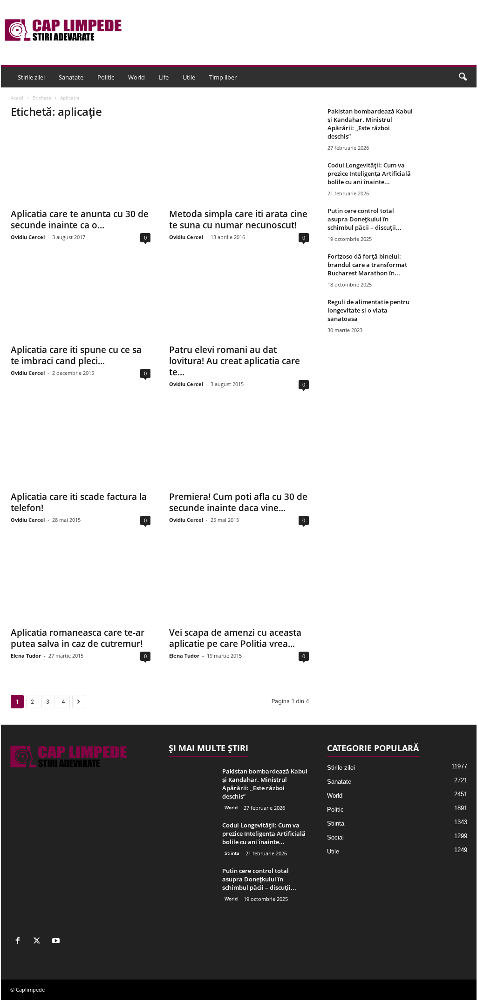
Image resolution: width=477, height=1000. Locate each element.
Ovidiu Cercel (28, 236)
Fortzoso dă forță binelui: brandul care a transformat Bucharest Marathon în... (367, 264)
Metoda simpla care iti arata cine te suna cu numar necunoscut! (238, 219)
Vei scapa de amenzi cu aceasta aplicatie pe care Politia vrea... (235, 638)
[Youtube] (57, 941)
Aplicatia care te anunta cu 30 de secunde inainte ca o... (80, 219)
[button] (462, 77)
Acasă (17, 97)
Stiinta (232, 853)
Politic (105, 77)
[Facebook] (19, 941)
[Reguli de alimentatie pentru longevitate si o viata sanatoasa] (444, 315)
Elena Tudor (26, 655)
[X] (38, 941)
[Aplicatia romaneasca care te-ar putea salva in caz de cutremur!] (80, 584)
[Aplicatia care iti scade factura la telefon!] (80, 448)
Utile (189, 77)
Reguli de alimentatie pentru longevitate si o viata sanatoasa (368, 310)
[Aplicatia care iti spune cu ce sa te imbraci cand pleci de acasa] (80, 301)
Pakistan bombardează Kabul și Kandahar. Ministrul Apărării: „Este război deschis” (370, 123)
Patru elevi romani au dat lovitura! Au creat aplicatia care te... (234, 361)
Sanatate (71, 77)
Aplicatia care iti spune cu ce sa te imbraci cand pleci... (76, 355)
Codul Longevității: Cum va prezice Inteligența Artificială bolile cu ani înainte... (369, 173)
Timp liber (223, 77)
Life (164, 77)
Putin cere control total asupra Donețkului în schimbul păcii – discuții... (364, 219)
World (136, 77)
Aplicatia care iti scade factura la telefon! (79, 502)
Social (335, 837)
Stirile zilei (31, 77)
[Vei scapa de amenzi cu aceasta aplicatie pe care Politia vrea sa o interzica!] (239, 584)
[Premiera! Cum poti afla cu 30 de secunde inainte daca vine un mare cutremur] (239, 448)
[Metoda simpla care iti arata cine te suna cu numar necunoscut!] (239, 165)
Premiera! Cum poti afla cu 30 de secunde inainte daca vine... (238, 502)
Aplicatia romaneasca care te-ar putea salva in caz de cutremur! (77, 638)
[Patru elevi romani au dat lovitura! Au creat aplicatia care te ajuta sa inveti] (239, 301)
